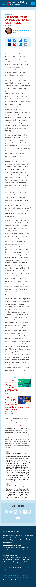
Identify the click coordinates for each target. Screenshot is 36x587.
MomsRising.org (17, 3)
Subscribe (26, 577)
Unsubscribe (17, 577)
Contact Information (9, 575)
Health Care (8, 14)
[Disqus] (18, 474)
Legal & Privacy (7, 577)
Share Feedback (22, 575)
